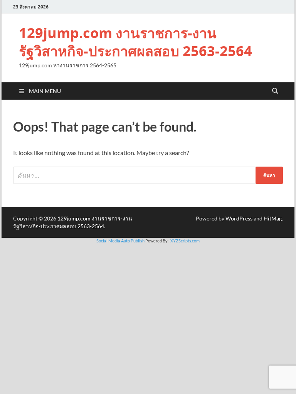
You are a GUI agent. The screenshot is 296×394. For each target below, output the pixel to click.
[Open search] (275, 91)
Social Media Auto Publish (120, 240)
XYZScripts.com (185, 240)
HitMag (273, 218)
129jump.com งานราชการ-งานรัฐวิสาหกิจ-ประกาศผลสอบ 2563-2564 (135, 41)
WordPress (238, 218)
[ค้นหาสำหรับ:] (148, 175)
